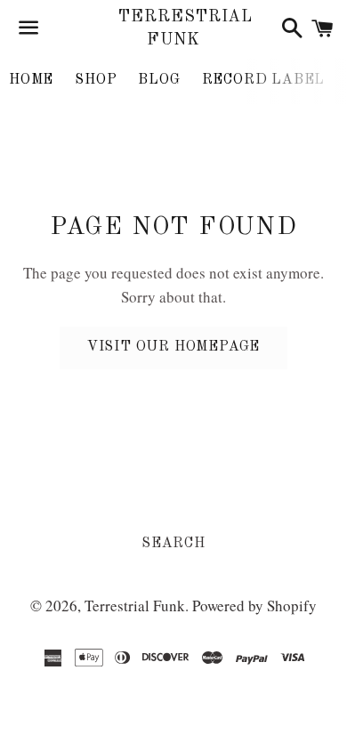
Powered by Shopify (254, 605)
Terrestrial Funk (173, 28)
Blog (159, 80)
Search (173, 544)
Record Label (264, 80)
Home (31, 80)
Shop (96, 80)
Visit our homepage (173, 347)
